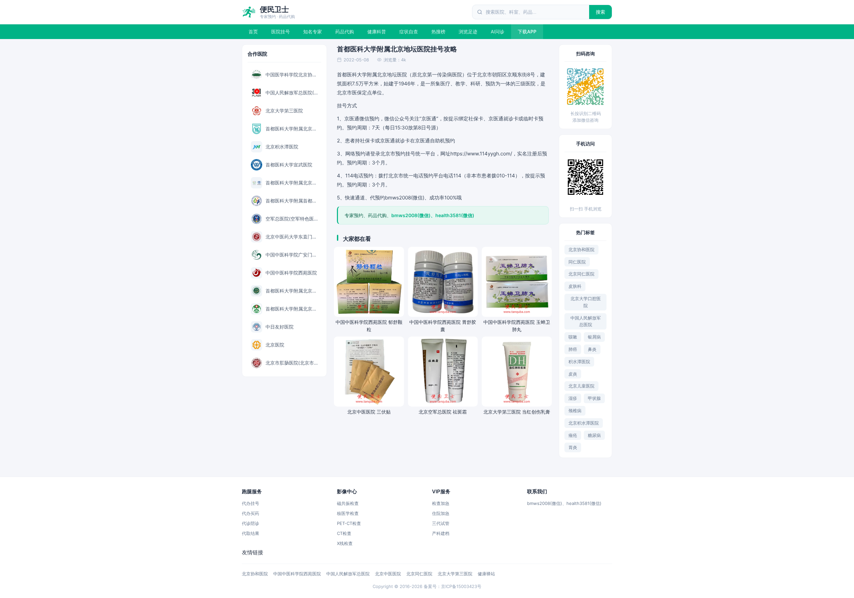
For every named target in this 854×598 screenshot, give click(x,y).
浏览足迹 (468, 31)
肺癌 (572, 349)
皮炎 (572, 374)
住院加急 (440, 513)
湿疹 (572, 398)
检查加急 (440, 503)
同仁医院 (577, 261)
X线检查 (345, 543)
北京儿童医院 (581, 386)
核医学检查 (348, 513)
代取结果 (250, 533)
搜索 (600, 12)
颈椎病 (574, 410)
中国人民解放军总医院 (585, 321)
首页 (253, 31)
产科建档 (440, 533)
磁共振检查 (348, 503)
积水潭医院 (579, 361)
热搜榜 (438, 31)
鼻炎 (592, 349)
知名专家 (312, 31)
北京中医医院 (388, 573)
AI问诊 (497, 31)
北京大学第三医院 (455, 573)
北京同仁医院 (581, 273)
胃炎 (572, 447)
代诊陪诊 (250, 523)
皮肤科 (574, 286)
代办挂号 (250, 503)
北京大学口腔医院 (585, 302)
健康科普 (376, 31)
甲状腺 (594, 398)
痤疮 (572, 435)
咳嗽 (572, 337)
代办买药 (250, 513)
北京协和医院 (581, 249)
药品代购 (344, 31)
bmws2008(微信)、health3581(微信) (564, 503)
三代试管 (440, 523)
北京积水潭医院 (583, 423)
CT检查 (344, 533)
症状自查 (408, 31)
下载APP (527, 31)
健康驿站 (486, 573)
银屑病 (594, 337)
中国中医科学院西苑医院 (297, 573)
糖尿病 (594, 435)
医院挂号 (280, 31)
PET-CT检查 (349, 523)
